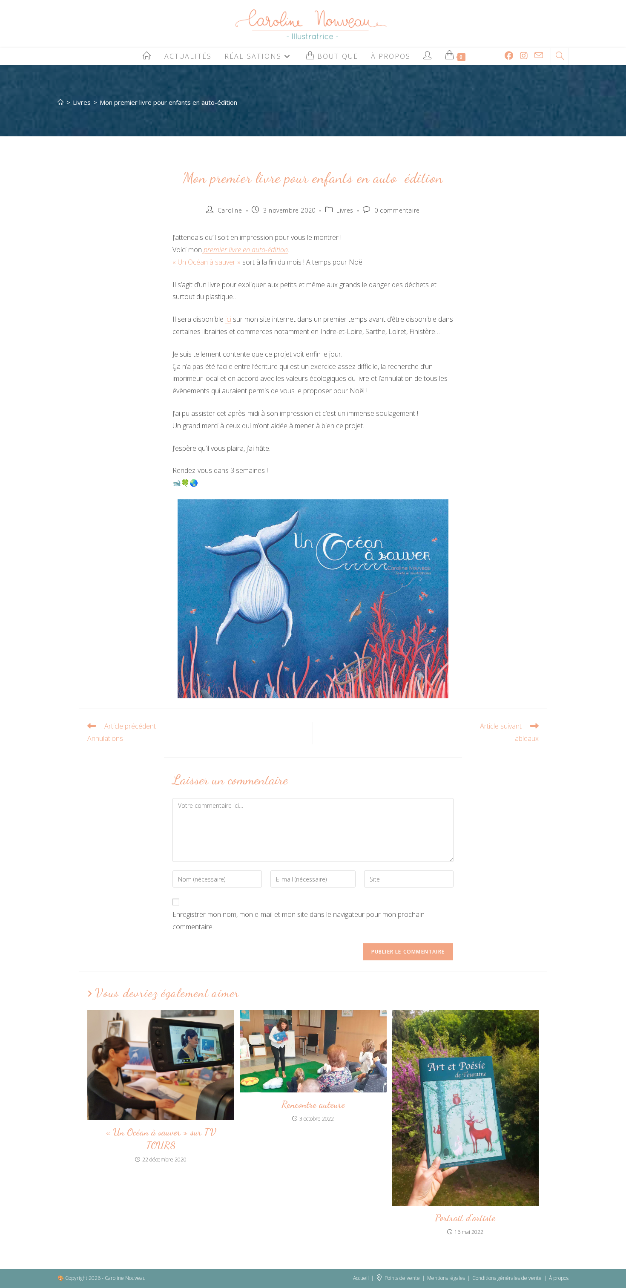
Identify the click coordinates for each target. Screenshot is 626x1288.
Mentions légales (446, 1278)
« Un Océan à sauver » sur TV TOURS (161, 1138)
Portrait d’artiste (465, 1217)
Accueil (361, 1278)
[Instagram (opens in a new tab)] (524, 56)
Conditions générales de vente (507, 1278)
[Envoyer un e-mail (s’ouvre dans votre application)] (538, 55)
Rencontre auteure (313, 1104)
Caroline (230, 210)
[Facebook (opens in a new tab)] (509, 56)
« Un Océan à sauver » (206, 262)
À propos (559, 1278)
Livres (344, 210)
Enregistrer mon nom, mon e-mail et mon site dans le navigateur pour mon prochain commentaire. (298, 920)
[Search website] (560, 56)
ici (228, 319)
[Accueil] (60, 102)
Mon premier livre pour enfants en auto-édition (168, 102)
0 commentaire (397, 210)
